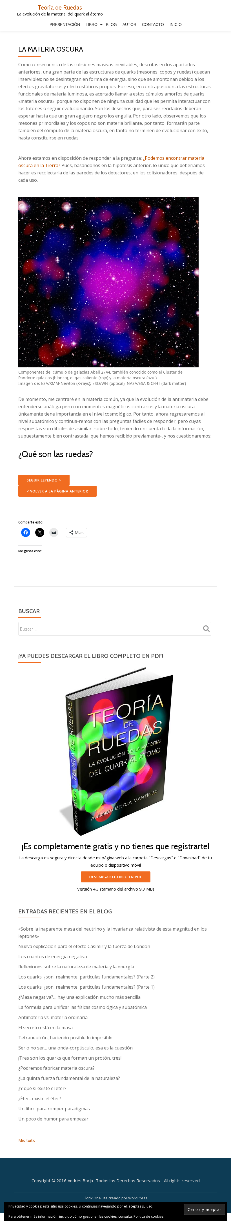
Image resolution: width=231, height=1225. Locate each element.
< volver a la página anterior (57, 491)
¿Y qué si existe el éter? (42, 1088)
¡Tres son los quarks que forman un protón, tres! (69, 1058)
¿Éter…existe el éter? (39, 1098)
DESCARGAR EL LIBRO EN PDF (115, 877)
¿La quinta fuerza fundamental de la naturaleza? (69, 1078)
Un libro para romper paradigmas (54, 1109)
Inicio (176, 24)
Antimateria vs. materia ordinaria (53, 1017)
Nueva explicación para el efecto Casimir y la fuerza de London (84, 946)
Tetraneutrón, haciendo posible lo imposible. (65, 1038)
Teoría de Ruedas (60, 7)
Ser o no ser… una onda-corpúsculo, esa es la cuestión (75, 1048)
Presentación (65, 24)
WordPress (137, 1197)
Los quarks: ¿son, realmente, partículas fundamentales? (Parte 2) (86, 977)
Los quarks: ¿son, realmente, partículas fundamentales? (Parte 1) (86, 987)
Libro (91, 24)
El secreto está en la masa (45, 1027)
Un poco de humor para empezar (53, 1119)
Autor (129, 24)
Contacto (153, 24)
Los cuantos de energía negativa (52, 956)
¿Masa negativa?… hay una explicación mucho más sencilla (79, 997)
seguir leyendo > (44, 480)
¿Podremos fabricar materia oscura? (56, 1068)
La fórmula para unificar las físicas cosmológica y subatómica (82, 1007)
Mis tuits (26, 1140)
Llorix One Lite (96, 1197)
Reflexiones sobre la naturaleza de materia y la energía (76, 967)
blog (111, 24)
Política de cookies (148, 1216)
